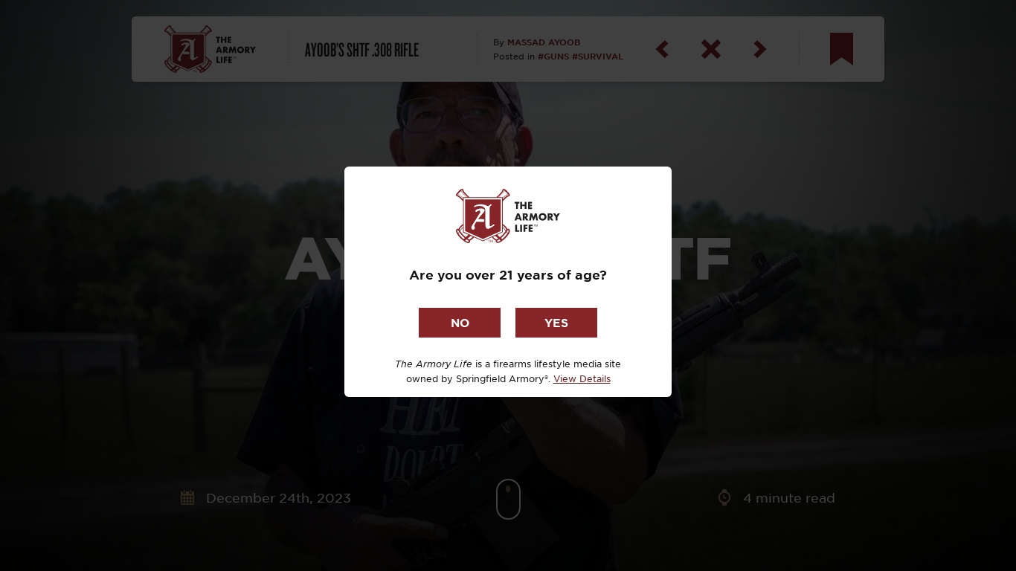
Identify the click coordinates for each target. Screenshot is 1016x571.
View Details (582, 378)
